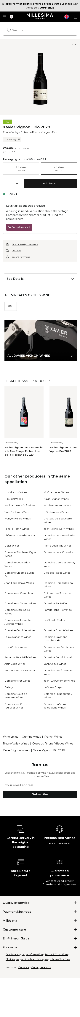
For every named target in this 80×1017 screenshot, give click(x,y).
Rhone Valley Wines (16, 743)
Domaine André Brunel (58, 657)
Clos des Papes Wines (57, 572)
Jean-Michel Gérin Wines (58, 528)
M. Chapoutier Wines (56, 492)
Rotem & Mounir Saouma (19, 670)
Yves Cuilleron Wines (16, 512)
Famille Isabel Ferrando (58, 609)
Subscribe (40, 794)
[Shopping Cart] (75, 16)
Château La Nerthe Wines (19, 535)
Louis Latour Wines (15, 492)
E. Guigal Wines (13, 498)
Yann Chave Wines (55, 663)
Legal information (32, 954)
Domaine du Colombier (18, 593)
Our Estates (13, 954)
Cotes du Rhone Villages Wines (52, 743)
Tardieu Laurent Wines (57, 505)
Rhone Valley (11, 132)
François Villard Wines (17, 518)
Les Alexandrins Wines (17, 636)
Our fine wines (31, 736)
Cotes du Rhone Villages (35, 132)
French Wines (53, 736)
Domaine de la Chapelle (58, 552)
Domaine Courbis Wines (58, 630)
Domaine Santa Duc (56, 603)
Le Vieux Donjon (53, 687)
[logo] (40, 17)
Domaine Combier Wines (19, 630)
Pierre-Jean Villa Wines (57, 545)
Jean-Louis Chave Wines (19, 582)
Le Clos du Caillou (54, 620)
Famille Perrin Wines (16, 528)
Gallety (8, 687)
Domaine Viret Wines (17, 680)
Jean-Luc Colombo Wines (59, 680)
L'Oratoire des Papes (56, 512)
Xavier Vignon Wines (56, 498)
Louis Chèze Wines (15, 647)
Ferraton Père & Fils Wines (20, 657)
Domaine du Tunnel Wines (20, 603)
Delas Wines (11, 545)
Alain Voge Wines (14, 663)
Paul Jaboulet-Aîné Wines (19, 505)
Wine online (10, 736)
